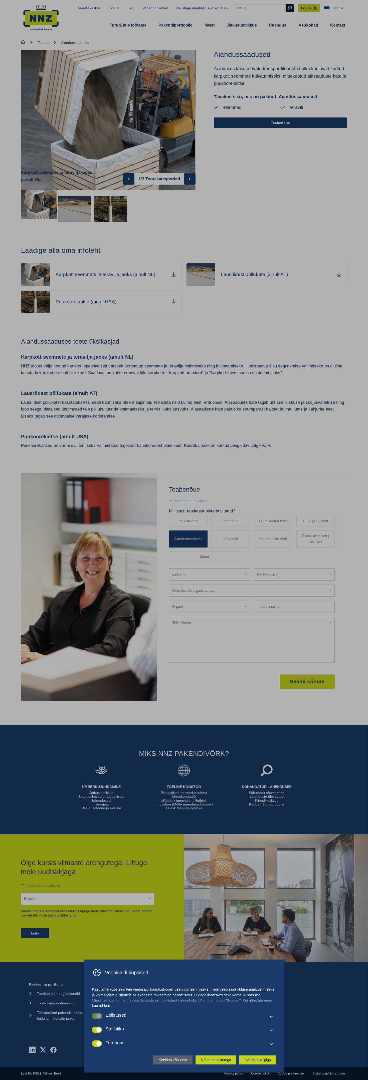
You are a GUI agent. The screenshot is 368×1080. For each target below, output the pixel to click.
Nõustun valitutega (216, 1060)
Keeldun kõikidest (172, 1060)
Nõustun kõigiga (258, 1060)
